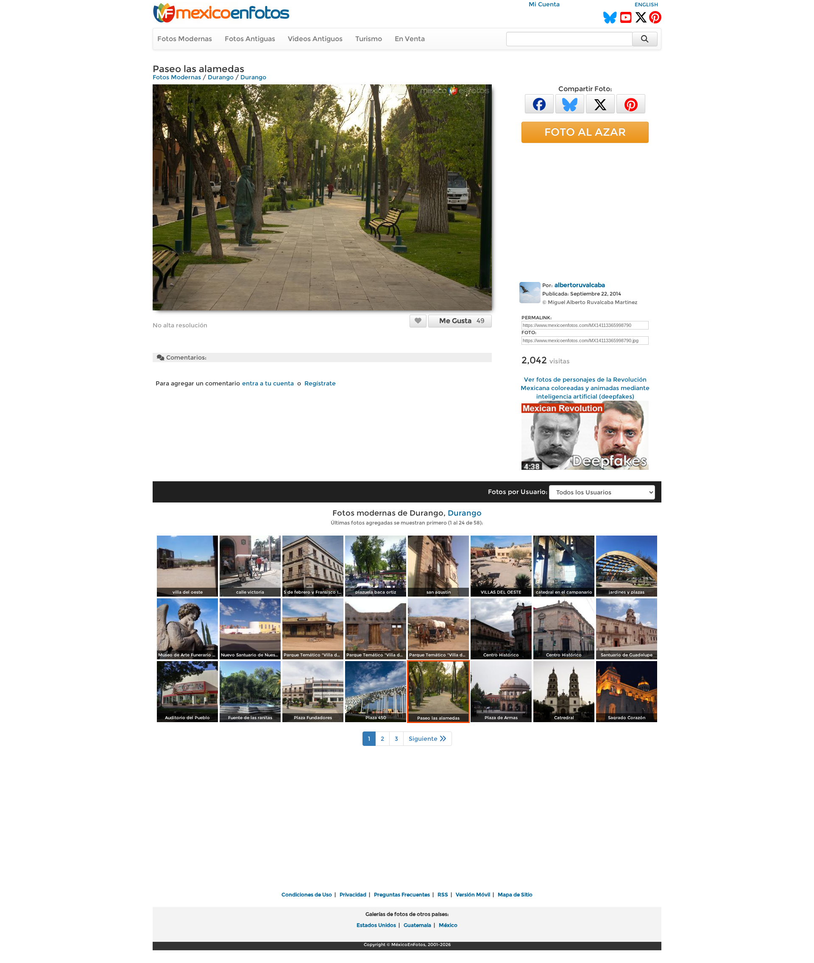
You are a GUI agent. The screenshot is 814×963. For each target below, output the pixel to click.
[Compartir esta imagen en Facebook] (539, 103)
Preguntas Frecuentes (402, 894)
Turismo (368, 39)
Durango (221, 77)
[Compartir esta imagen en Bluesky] (569, 103)
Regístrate (320, 383)
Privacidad (353, 894)
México (448, 925)
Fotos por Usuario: (517, 492)
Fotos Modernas (184, 39)
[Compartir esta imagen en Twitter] (600, 103)
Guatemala (417, 925)
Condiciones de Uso (307, 894)
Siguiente (424, 738)
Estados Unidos (376, 925)
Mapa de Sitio (515, 894)
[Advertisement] (585, 210)
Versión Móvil (473, 894)
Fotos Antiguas (250, 39)
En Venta (410, 39)
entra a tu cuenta (268, 383)
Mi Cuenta (544, 4)
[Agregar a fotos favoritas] (418, 320)
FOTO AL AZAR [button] (585, 132)
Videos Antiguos (315, 39)
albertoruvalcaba (580, 285)
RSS (443, 894)
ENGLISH (646, 4)
